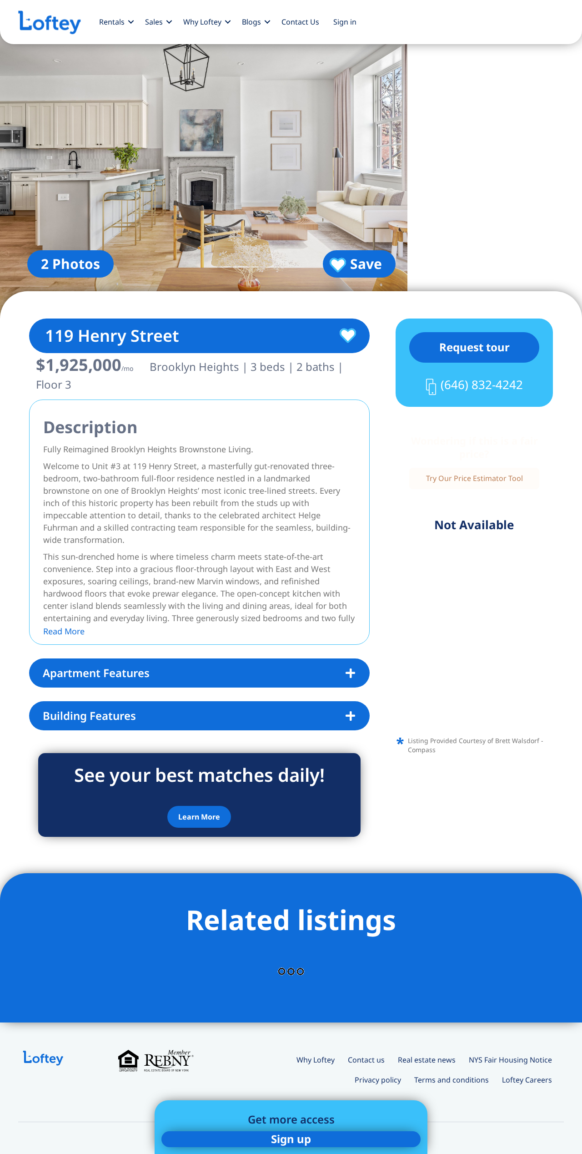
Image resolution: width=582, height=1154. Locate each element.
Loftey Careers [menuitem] (527, 1080)
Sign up (291, 1138)
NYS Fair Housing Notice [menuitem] (510, 1060)
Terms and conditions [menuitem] (451, 1080)
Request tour (474, 346)
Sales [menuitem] (154, 22)
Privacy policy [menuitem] (378, 1080)
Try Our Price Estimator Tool (474, 478)
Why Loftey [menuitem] (202, 22)
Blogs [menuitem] (251, 22)
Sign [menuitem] (344, 22)
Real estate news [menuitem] (427, 1060)
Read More (64, 631)
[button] (131, 21)
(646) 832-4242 (482, 384)
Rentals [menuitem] (112, 22)
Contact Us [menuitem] (300, 22)
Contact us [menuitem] (366, 1060)
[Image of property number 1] (203, 159)
